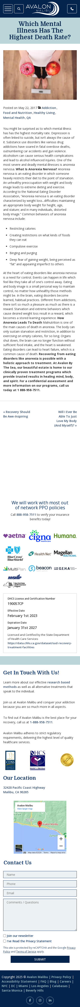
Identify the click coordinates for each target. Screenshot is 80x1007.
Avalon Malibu (37, 977)
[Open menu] (8, 8)
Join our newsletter (20, 936)
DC (13, 986)
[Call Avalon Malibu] (72, 8)
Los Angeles (40, 986)
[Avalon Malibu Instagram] (40, 1000)
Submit (40, 959)
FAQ (43, 981)
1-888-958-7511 (41, 722)
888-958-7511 (26, 515)
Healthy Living (44, 113)
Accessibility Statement (19, 981)
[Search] (19, 8)
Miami (23, 986)
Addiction (49, 108)
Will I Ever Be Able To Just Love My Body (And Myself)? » (65, 418)
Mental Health (14, 118)
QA (28, 118)
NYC (5, 986)
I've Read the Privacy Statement (29, 941)
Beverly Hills (35, 990)
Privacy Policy (61, 977)
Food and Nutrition (17, 113)
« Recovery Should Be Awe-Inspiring (16, 414)
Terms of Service (26, 951)
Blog (53, 981)
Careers (65, 981)
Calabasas (59, 986)
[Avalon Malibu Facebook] (30, 1000)
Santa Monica (12, 990)
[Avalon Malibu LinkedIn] (50, 1000)
